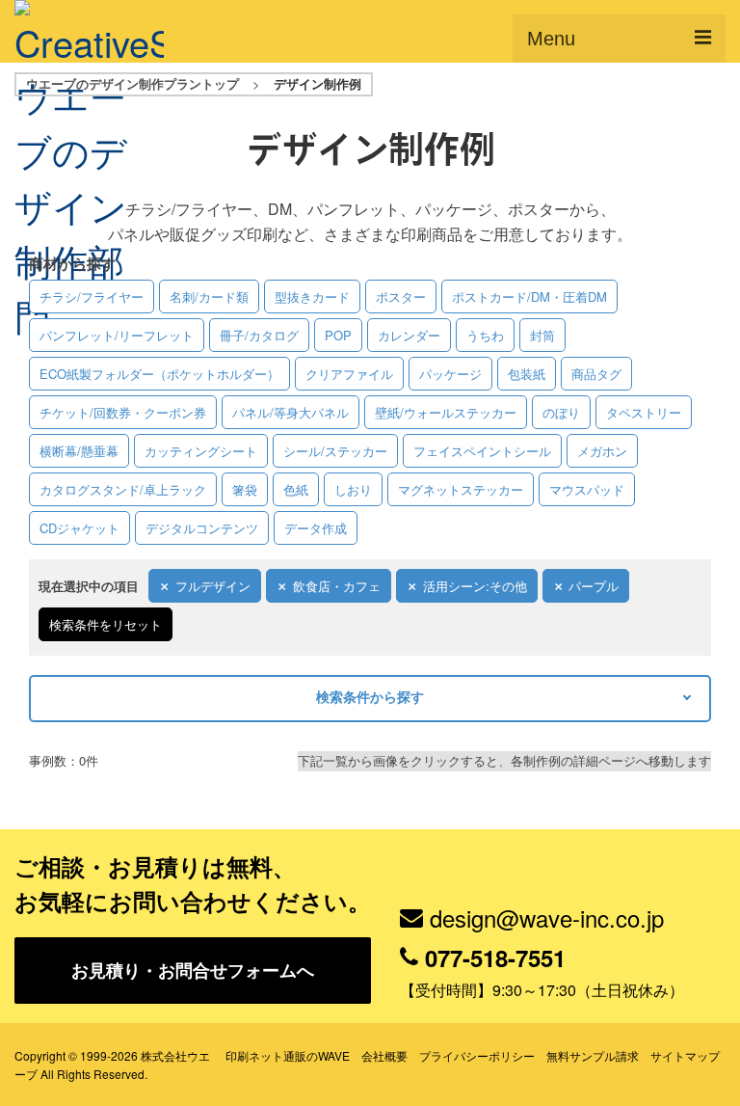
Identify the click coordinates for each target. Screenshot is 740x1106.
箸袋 (244, 489)
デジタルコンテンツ (201, 528)
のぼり (561, 412)
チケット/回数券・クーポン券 (123, 412)
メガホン (602, 451)
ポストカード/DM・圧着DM (529, 296)
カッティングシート (201, 451)
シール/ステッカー (335, 451)
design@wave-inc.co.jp (547, 917)
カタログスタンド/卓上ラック (123, 489)
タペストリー (643, 412)
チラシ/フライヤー (92, 296)
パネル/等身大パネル (290, 412)
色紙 (295, 489)
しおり (353, 489)
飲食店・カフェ (337, 586)
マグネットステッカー (460, 489)
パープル (593, 586)
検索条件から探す (370, 696)
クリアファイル (349, 373)
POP (338, 335)
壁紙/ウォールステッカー (445, 412)
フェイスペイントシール (482, 451)
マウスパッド (586, 489)
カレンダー (409, 335)
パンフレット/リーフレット (117, 335)
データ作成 (315, 528)
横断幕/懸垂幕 (79, 451)
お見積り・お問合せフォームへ (192, 970)
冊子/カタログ (259, 335)
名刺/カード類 (209, 296)
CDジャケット (79, 528)
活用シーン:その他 (475, 586)
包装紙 (526, 373)
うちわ (485, 335)
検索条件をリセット (105, 624)
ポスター (401, 296)
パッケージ (450, 373)
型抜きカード (312, 296)
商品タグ (596, 373)
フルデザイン (213, 586)
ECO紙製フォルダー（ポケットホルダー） (159, 373)
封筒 (542, 335)
